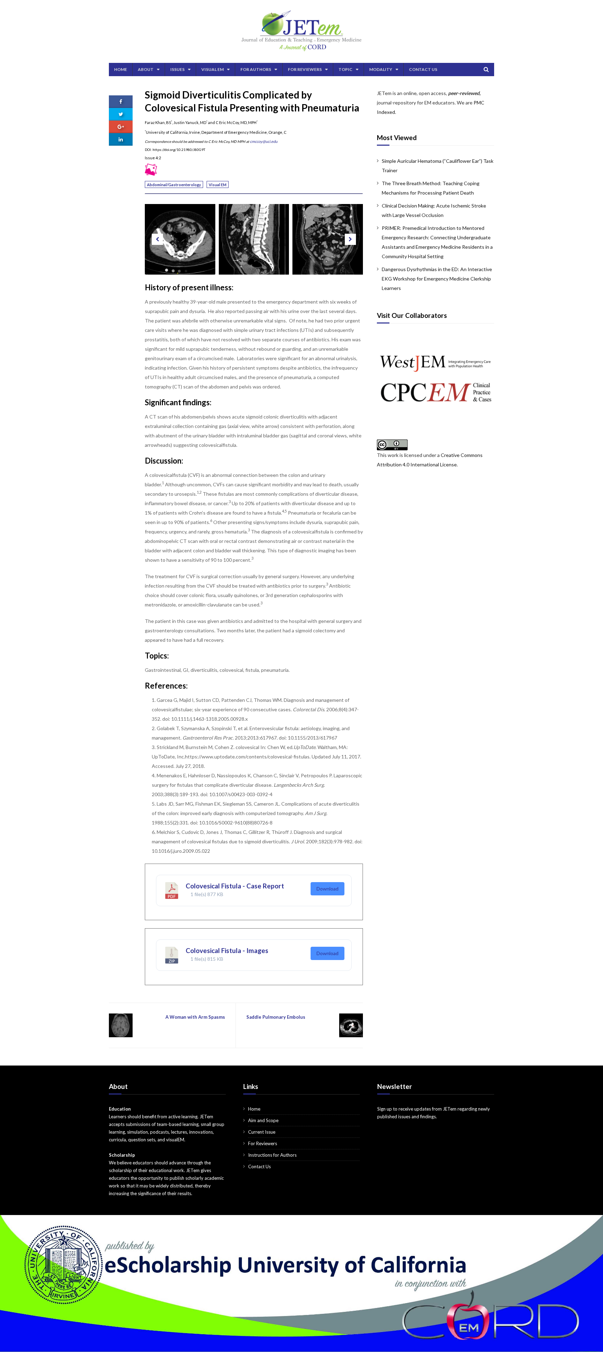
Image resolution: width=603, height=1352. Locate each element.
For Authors (255, 69)
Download (327, 889)
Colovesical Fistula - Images (227, 950)
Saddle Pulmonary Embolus (275, 1017)
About (146, 69)
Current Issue (261, 1132)
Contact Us (423, 69)
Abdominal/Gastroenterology (174, 184)
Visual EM (212, 69)
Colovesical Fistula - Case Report (235, 885)
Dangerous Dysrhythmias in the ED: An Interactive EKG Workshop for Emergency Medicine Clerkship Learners (437, 278)
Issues (177, 69)
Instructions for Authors (272, 1155)
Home (120, 69)
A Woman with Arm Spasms (195, 1017)
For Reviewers (305, 69)
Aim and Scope (263, 1120)
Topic (345, 69)
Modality (380, 69)
